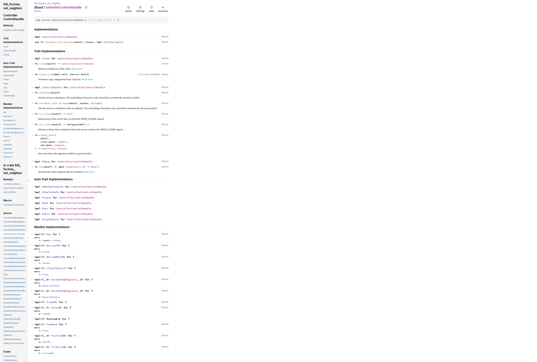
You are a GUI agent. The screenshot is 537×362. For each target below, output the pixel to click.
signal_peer (47, 135)
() (53, 148)
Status (61, 148)
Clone (46, 58)
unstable (154, 74)
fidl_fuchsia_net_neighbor (47, 3)
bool (70, 113)
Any (49, 234)
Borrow (51, 245)
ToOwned (52, 324)
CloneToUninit (57, 268)
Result (46, 148)
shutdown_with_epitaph (59, 42)
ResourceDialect (50, 285)
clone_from (46, 74)
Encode (55, 279)
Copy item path (86, 7)
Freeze (46, 197)
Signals (62, 141)
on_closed (45, 124)
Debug (46, 161)
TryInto (56, 347)
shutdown (44, 92)
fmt (41, 166)
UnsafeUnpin (50, 219)
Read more (77, 68)
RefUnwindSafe (53, 186)
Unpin (46, 213)
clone (42, 63)
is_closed (45, 113)
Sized (57, 240)
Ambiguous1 (69, 279)
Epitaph (115, 42)
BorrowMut (53, 257)
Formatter (72, 166)
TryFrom (56, 335)
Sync (45, 208)
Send (45, 203)
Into (106, 42)
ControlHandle (52, 87)
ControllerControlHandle (59, 36)
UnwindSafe (51, 192)
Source (37, 11)
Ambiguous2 (69, 290)
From (50, 302)
